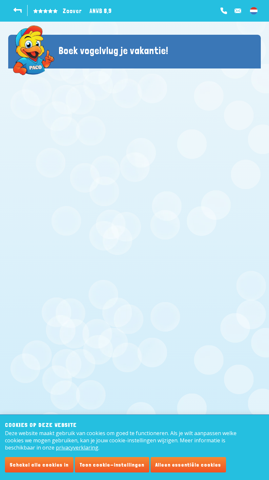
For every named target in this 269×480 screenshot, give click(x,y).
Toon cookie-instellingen (112, 465)
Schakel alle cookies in (39, 465)
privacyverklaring (77, 447)
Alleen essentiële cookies (188, 465)
